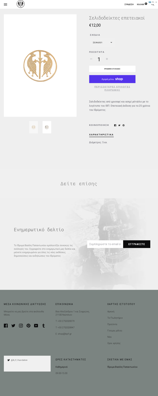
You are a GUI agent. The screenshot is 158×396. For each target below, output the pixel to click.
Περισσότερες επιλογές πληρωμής (112, 88)
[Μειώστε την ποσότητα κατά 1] (91, 58)
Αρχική (110, 311)
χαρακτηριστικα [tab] (101, 134)
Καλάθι (141, 4)
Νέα (109, 336)
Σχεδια (95, 35)
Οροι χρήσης (114, 343)
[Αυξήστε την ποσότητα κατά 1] (107, 58)
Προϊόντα (112, 324)
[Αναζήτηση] (152, 4)
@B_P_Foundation (19, 360)
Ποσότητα (96, 52)
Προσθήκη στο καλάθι (112, 69)
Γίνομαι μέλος (114, 330)
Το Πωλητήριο (115, 317)
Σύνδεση (129, 4)
